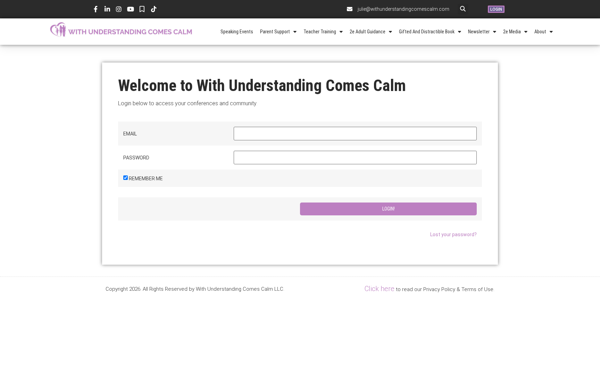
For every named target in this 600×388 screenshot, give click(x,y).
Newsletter (479, 31)
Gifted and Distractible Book (427, 31)
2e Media (512, 31)
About (540, 31)
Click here (379, 288)
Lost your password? (453, 234)
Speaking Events (236, 31)
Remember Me (146, 178)
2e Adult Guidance (367, 31)
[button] (463, 9)
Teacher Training (319, 31)
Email (130, 133)
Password (136, 157)
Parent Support (275, 31)
